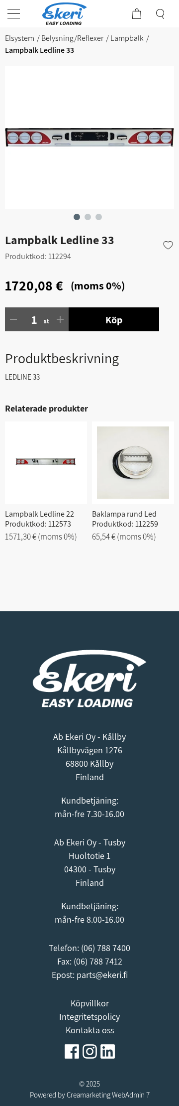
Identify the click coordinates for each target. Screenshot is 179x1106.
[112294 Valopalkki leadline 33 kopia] (89, 137)
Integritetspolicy (89, 1016)
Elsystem (19, 38)
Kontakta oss (90, 1030)
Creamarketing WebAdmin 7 (108, 1095)
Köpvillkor (90, 1003)
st (46, 321)
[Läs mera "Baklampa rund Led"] (133, 462)
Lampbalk (127, 38)
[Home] (69, 13)
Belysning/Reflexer (72, 38)
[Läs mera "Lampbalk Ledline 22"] (46, 462)
